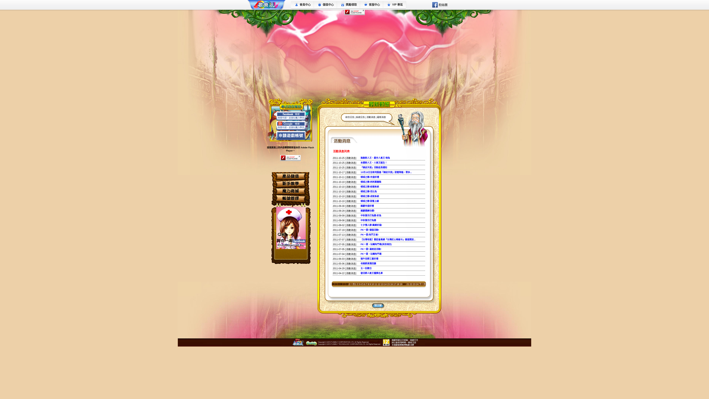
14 (385, 284)
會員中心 (305, 4)
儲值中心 (328, 4)
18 (398, 284)
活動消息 (371, 117)
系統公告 (360, 117)
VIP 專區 (397, 4)
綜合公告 (349, 117)
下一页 (422, 284)
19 (401, 284)
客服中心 (374, 4)
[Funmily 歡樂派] (267, 5)
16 (391, 284)
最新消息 (381, 117)
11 (376, 284)
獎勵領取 (351, 4)
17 (394, 284)
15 (388, 284)
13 (382, 284)
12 (379, 284)
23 (414, 284)
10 (372, 284)
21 (408, 284)
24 (417, 284)
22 (411, 284)
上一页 (351, 284)
